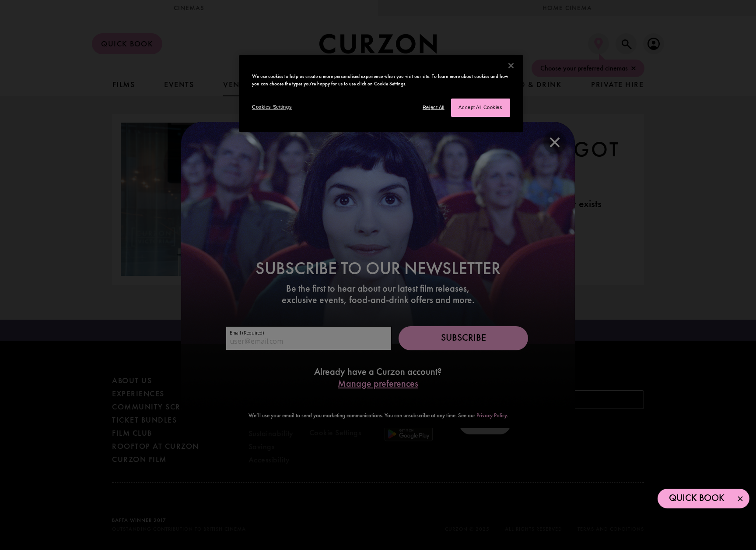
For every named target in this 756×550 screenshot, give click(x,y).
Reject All (433, 107)
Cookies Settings (272, 106)
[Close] (511, 65)
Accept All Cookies (480, 107)
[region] (381, 93)
